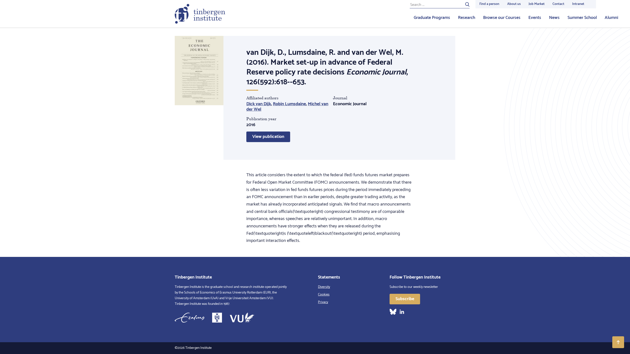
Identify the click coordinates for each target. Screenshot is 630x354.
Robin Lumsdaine (289, 104)
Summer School (582, 17)
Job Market (537, 4)
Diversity (324, 287)
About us (514, 4)
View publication (268, 136)
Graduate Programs (432, 17)
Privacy (323, 302)
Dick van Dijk (258, 104)
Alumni (611, 17)
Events (534, 17)
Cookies (324, 294)
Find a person (489, 4)
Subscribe (404, 299)
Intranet (578, 4)
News (554, 17)
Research (466, 17)
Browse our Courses (501, 17)
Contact (558, 4)
